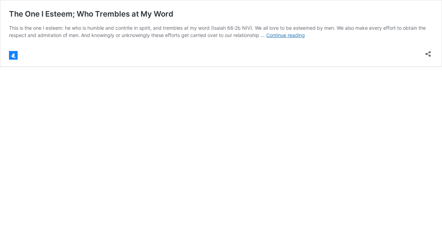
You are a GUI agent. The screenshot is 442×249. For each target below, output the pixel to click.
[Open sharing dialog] (428, 51)
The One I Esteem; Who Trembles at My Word (91, 13)
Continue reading (285, 35)
